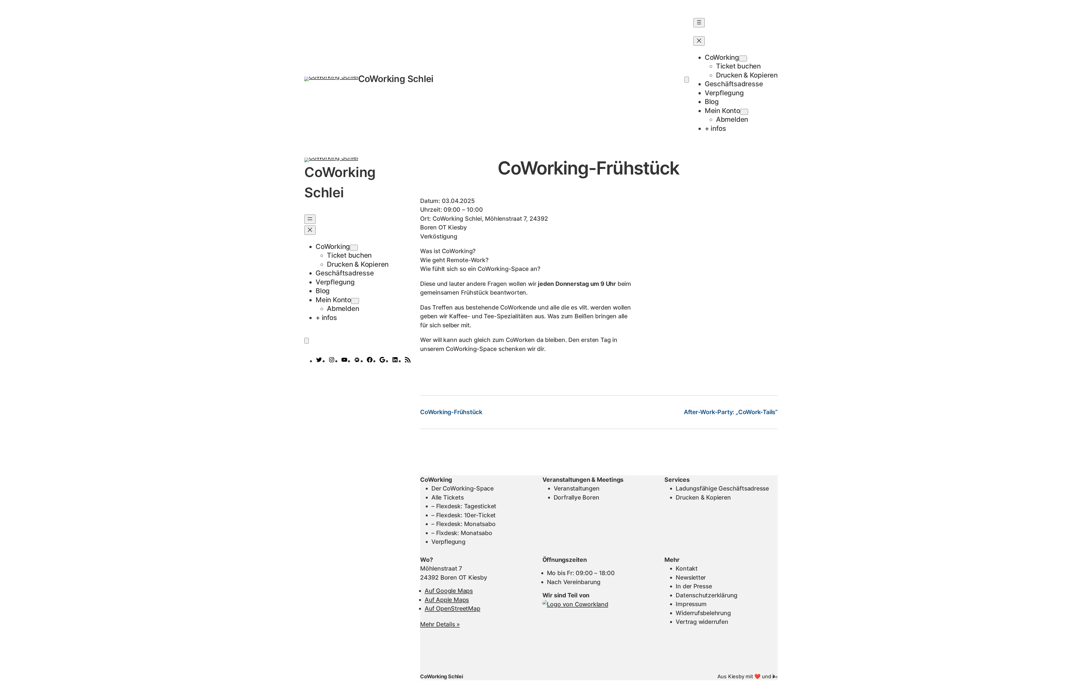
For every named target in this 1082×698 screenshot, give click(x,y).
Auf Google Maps (449, 590)
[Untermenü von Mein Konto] (744, 112)
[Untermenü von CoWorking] (743, 58)
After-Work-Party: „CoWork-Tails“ (731, 412)
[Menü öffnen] (699, 22)
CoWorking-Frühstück (451, 412)
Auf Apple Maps (447, 599)
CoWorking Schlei (396, 78)
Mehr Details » (440, 624)
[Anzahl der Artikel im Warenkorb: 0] (686, 80)
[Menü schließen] (699, 41)
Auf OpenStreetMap (452, 608)
